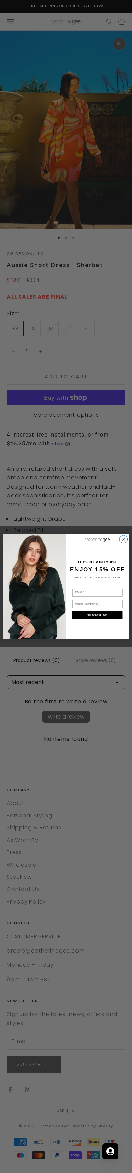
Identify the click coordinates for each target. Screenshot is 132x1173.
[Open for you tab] (110, 1151)
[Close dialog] (123, 539)
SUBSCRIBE (97, 615)
